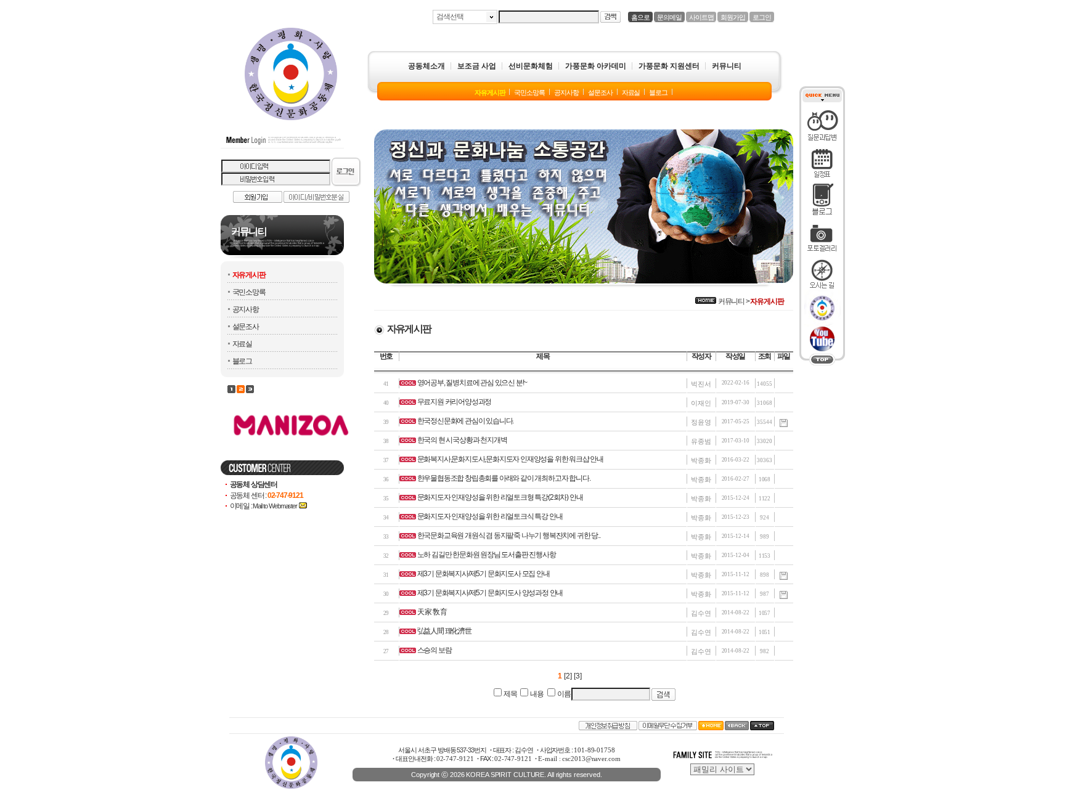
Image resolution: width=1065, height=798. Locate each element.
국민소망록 (249, 292)
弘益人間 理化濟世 (444, 631)
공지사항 (245, 309)
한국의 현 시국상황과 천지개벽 (462, 440)
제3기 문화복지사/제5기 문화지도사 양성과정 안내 (490, 592)
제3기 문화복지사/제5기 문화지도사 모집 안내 (483, 573)
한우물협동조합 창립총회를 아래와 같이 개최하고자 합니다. (503, 478)
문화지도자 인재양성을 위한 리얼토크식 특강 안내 (490, 516)
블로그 (242, 361)
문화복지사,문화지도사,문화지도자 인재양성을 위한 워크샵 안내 (510, 459)
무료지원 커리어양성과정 (454, 401)
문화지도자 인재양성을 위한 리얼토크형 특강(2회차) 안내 (500, 497)
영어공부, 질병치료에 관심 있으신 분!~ (472, 382)
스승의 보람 (434, 650)
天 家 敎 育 (432, 612)
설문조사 (245, 326)
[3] (578, 676)
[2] (568, 676)
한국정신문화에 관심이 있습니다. (465, 421)
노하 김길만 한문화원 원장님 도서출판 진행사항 (486, 554)
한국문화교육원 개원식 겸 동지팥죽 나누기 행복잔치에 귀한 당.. (508, 535)
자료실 (242, 344)
